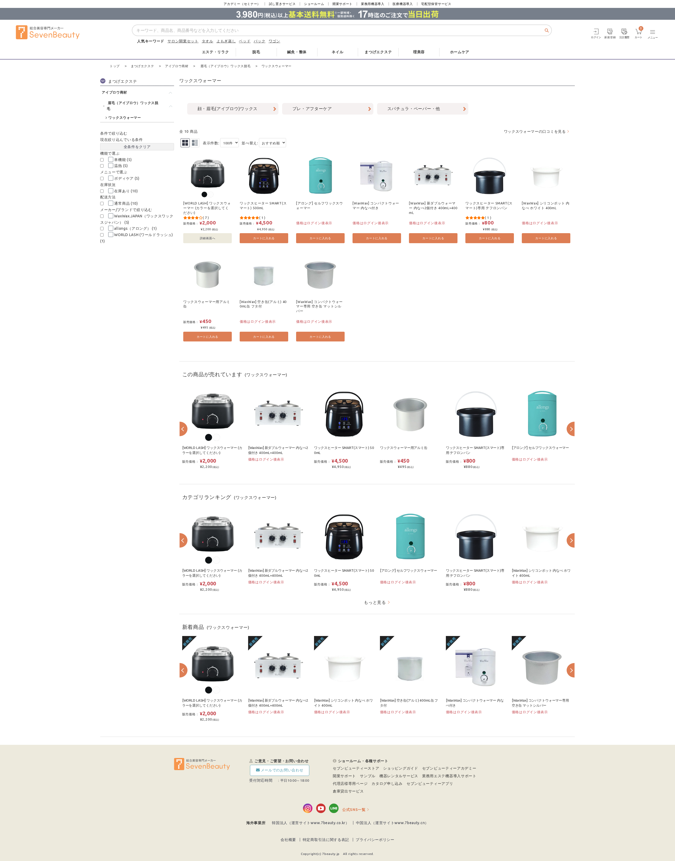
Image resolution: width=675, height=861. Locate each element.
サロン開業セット (183, 41)
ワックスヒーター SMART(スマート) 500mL (263, 205)
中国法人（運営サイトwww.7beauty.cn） (392, 823)
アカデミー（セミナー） (242, 4)
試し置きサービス (282, 4)
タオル (207, 41)
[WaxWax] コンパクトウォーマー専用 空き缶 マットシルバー (319, 306)
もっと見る (375, 602)
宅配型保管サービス (436, 4)
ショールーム (314, 4)
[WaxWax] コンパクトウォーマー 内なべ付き (376, 205)
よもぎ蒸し (226, 41)
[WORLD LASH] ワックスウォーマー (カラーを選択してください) (207, 207)
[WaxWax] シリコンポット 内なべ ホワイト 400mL (546, 205)
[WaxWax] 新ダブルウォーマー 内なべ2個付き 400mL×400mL (433, 207)
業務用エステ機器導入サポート (449, 776)
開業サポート (342, 4)
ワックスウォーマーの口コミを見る (535, 131)
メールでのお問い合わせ (282, 770)
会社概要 (288, 840)
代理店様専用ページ (350, 783)
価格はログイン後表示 (314, 223)
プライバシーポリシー (375, 840)
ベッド (244, 41)
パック (259, 41)
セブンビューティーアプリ (430, 783)
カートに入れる (264, 238)
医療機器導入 (403, 4)
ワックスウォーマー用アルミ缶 (206, 304)
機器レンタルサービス (398, 776)
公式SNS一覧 (354, 810)
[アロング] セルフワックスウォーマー (319, 205)
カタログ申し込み (387, 783)
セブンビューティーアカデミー (449, 768)
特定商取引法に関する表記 (326, 840)
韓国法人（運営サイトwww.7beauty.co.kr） (310, 823)
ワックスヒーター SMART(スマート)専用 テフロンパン (488, 205)
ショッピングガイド (400, 768)
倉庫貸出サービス (348, 791)
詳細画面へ (207, 238)
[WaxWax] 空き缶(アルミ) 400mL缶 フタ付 (263, 304)
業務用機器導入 (372, 4)
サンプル (367, 776)
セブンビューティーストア (356, 768)
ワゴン (274, 41)
